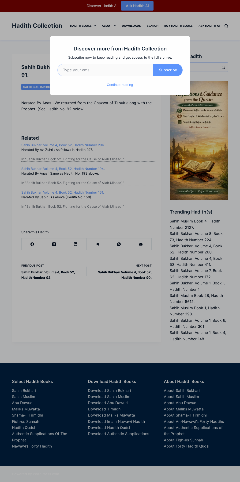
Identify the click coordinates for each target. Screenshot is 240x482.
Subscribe (168, 70)
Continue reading (120, 85)
